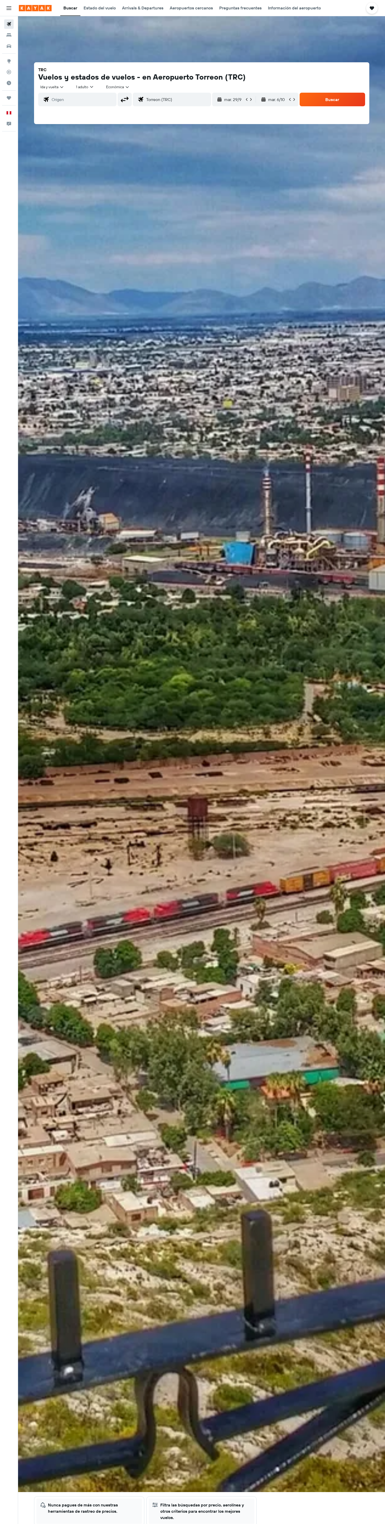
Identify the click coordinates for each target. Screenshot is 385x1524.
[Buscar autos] (9, 46)
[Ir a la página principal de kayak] (35, 8)
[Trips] (9, 98)
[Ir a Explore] (9, 61)
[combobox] (52, 87)
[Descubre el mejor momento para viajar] (9, 83)
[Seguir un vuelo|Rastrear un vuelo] (9, 72)
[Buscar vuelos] (9, 24)
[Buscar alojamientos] (9, 35)
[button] (9, 8)
